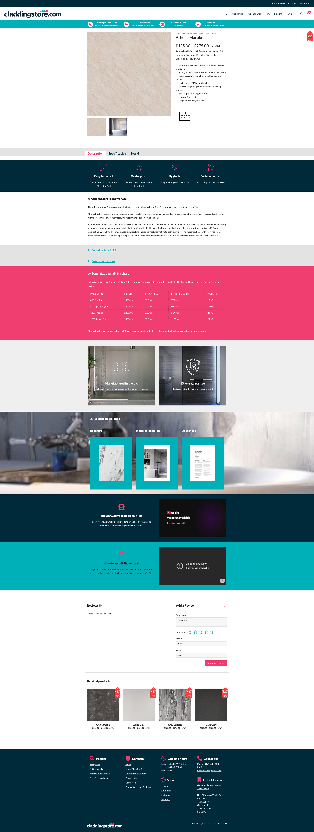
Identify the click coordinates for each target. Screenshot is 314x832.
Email (179, 650)
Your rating (181, 632)
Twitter (165, 785)
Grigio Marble (103, 724)
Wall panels (95, 764)
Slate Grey (211, 724)
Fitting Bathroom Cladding (138, 787)
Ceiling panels (96, 769)
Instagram (166, 795)
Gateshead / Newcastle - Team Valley (209, 787)
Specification (117, 153)
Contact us (130, 782)
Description (95, 153)
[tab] (95, 153)
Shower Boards (198, 33)
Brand (135, 153)
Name (179, 638)
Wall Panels (186, 33)
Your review (182, 614)
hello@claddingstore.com (209, 770)
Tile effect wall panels (100, 778)
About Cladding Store (135, 769)
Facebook (166, 790)
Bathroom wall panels (100, 773)
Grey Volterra (175, 724)
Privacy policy (132, 778)
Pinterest (165, 799)
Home (178, 33)
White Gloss (139, 724)
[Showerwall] (185, 116)
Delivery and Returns (135, 773)
